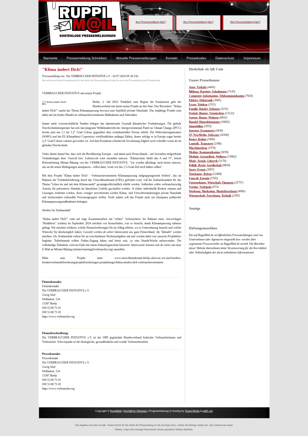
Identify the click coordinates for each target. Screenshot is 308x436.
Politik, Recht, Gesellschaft (205, 165)
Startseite (50, 58)
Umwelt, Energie (199, 178)
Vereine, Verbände (200, 187)
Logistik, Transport (201, 143)
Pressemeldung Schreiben (87, 58)
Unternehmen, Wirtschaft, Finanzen (211, 182)
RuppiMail (115, 411)
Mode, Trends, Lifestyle (203, 161)
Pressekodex (196, 58)
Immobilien (196, 126)
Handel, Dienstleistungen (204, 122)
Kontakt (171, 58)
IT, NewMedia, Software (204, 135)
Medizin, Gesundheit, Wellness (207, 156)
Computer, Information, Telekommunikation (216, 96)
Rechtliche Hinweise (135, 411)
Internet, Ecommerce (202, 130)
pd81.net (208, 411)
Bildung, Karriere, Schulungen (208, 91)
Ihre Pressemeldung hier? (151, 21)
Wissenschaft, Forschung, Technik (210, 195)
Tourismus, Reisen (200, 174)
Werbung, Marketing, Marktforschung (213, 191)
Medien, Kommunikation (204, 152)
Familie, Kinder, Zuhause (204, 109)
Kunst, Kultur (197, 139)
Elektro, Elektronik (201, 100)
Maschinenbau (198, 148)
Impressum (252, 58)
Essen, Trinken (198, 104)
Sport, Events (197, 169)
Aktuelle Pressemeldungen (136, 58)
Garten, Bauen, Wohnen (204, 117)
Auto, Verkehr (198, 87)
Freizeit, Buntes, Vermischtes (206, 113)
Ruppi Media (192, 411)
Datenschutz (224, 58)
